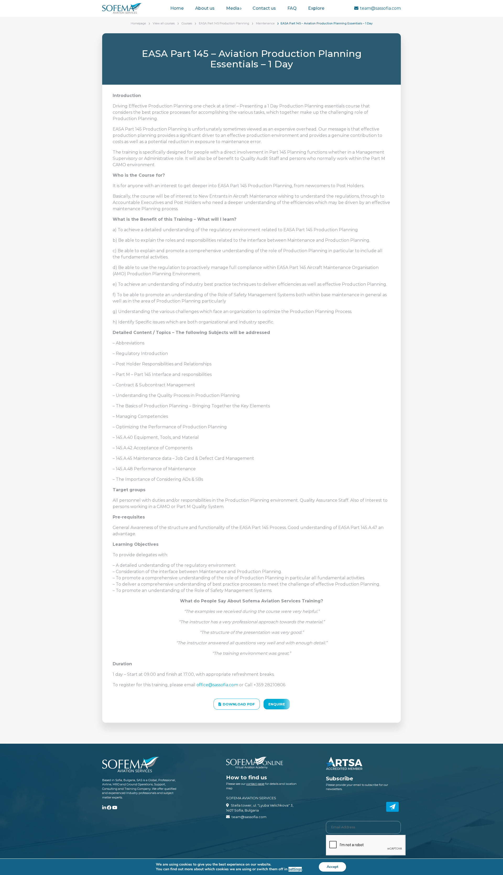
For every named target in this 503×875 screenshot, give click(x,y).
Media (232, 8)
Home (177, 8)
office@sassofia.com (217, 684)
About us (205, 8)
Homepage (138, 23)
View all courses (164, 23)
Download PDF (239, 704)
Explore (316, 8)
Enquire (276, 704)
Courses (187, 23)
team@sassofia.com (380, 8)
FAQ (292, 8)
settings (295, 869)
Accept (332, 866)
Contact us (264, 8)
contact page (255, 784)
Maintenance (265, 23)
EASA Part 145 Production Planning (224, 23)
